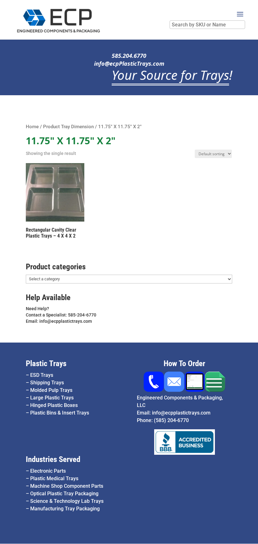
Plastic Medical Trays (54, 478)
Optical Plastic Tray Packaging (64, 494)
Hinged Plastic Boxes (54, 405)
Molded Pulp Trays (51, 390)
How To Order (184, 363)
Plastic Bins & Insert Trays (59, 413)
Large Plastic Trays (52, 398)
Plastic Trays (46, 363)
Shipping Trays (47, 383)
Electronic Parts (48, 471)
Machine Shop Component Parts (66, 486)
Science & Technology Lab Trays (67, 501)
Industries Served (53, 459)
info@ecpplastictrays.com (181, 413)
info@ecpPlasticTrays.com (129, 63)
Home (32, 126)
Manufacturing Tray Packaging (65, 509)
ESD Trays (41, 375)
